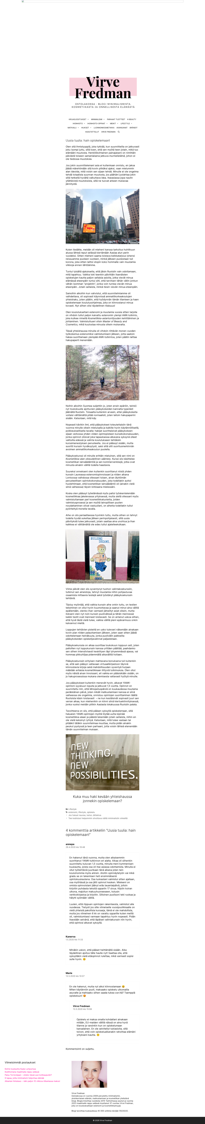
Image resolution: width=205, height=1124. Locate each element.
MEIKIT (113, 123)
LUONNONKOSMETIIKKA (104, 128)
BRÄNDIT (133, 128)
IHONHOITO (78, 123)
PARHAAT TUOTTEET (116, 119)
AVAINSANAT (122, 128)
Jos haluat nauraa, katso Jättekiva (84, 815)
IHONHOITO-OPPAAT (96, 123)
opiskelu (91, 812)
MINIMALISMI (96, 119)
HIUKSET (85, 128)
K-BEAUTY (131, 119)
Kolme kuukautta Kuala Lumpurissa (20, 1069)
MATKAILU (72, 128)
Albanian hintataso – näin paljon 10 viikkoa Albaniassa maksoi (32, 1081)
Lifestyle (72, 809)
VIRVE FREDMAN (108, 132)
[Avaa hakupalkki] (118, 132)
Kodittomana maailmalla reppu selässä (22, 1072)
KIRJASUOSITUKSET (77, 119)
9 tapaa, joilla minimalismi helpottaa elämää (24, 1078)
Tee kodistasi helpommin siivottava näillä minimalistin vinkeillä (98, 818)
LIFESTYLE (125, 123)
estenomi (72, 812)
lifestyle (82, 812)
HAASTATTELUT (92, 132)
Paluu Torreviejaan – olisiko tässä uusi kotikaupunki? (28, 1075)
